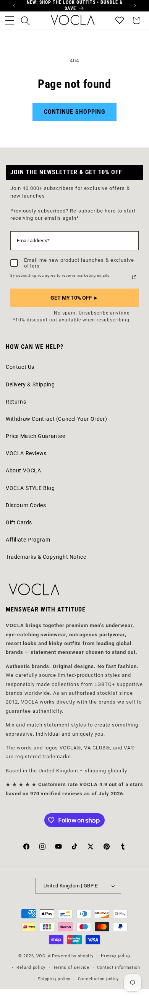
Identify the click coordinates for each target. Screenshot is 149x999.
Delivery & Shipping (30, 384)
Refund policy (30, 967)
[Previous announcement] (14, 5)
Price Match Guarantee (35, 436)
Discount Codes (26, 505)
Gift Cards (19, 522)
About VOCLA (23, 470)
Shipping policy (54, 978)
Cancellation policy (98, 978)
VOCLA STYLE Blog (30, 488)
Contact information (118, 967)
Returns (16, 402)
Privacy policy (116, 955)
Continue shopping (74, 111)
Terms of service (71, 967)
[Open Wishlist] (119, 20)
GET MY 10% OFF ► (74, 298)
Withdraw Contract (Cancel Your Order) (56, 419)
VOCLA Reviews (26, 453)
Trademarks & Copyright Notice (46, 557)
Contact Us (20, 367)
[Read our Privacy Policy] (134, 277)
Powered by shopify (73, 956)
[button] (9, 20)
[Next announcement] (134, 5)
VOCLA (43, 956)
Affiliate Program (28, 540)
